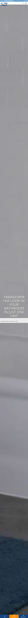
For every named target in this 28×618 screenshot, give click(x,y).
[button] (24, 3)
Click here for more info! (19, 0)
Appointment (23, 617)
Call (4, 617)
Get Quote (14, 617)
